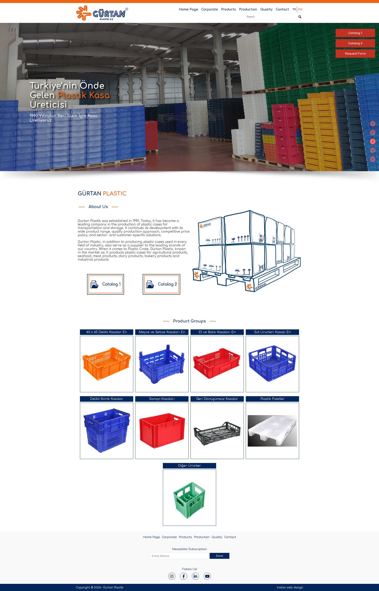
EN (300, 9)
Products (228, 9)
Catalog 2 (355, 43)
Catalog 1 (355, 33)
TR (294, 9)
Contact (282, 9)
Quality (266, 9)
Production (248, 9)
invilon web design (290, 587)
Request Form (355, 53)
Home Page (188, 9)
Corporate (209, 9)
